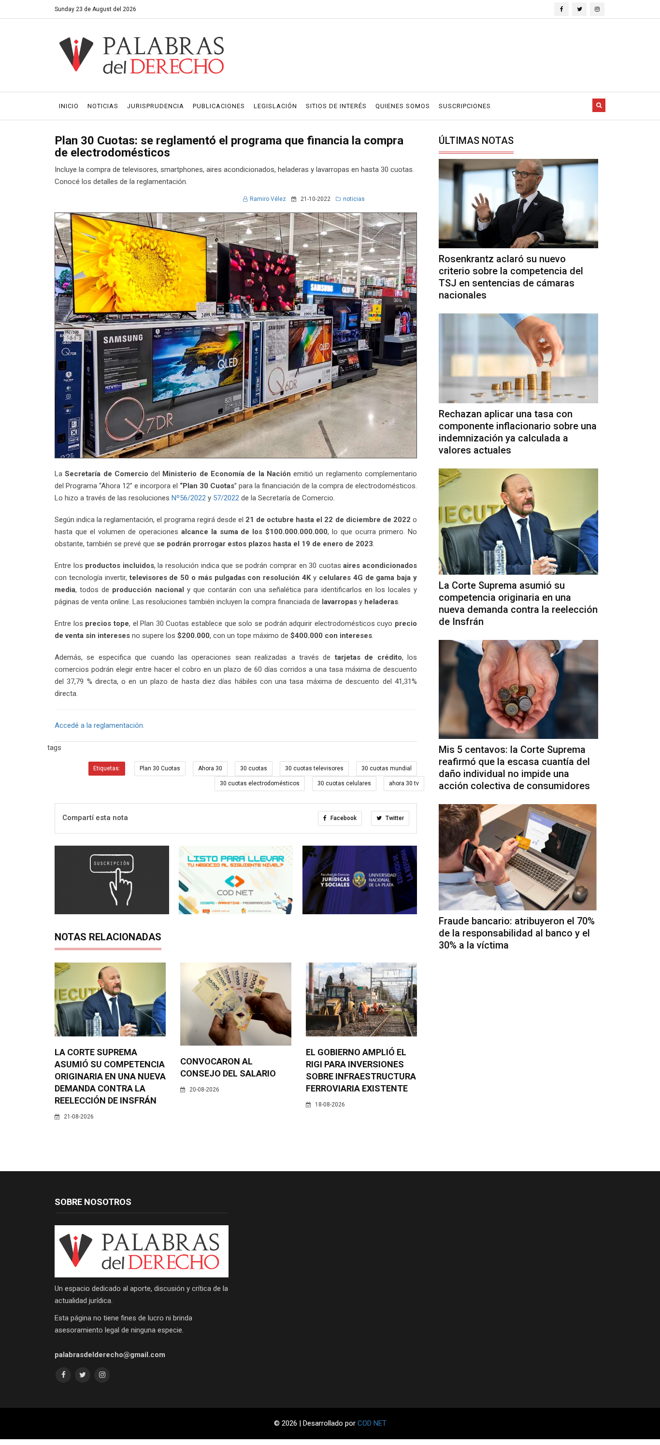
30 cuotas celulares (344, 783)
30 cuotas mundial (386, 768)
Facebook (343, 818)
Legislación (275, 106)
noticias (354, 199)
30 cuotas (253, 768)
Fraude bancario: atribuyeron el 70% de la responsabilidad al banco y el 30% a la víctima (517, 933)
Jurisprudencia (155, 106)
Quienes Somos (402, 106)
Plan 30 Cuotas (160, 768)
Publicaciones (219, 106)
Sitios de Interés (336, 106)
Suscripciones (465, 106)
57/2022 (226, 498)
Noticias (102, 106)
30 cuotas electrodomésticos (260, 783)
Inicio (69, 106)
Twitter (394, 818)
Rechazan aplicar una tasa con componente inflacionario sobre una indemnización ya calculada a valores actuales (518, 432)
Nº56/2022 (189, 498)
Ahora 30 (210, 768)
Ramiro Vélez (268, 199)
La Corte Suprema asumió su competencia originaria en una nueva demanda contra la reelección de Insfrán (110, 1076)
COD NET (372, 1423)
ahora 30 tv (404, 783)
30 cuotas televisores (314, 768)
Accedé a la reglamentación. (99, 725)
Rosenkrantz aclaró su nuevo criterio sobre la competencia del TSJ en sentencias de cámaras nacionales (511, 277)
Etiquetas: (106, 768)
